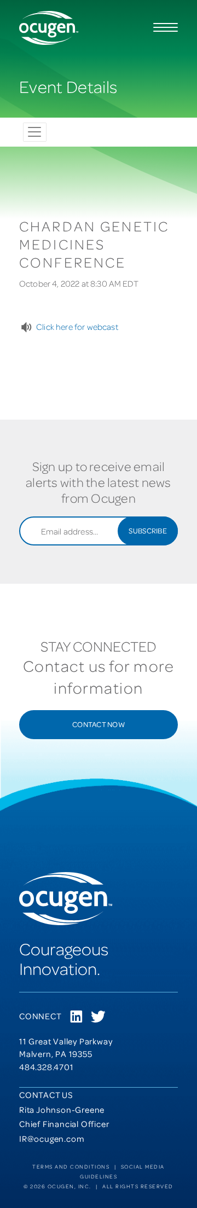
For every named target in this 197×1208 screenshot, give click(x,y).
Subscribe (148, 530)
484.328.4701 (46, 1066)
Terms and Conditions (70, 1166)
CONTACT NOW (98, 724)
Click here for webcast (77, 326)
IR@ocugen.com (51, 1138)
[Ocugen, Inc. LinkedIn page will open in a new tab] (76, 1017)
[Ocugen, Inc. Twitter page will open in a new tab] (98, 1017)
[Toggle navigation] (35, 132)
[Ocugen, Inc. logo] (48, 28)
